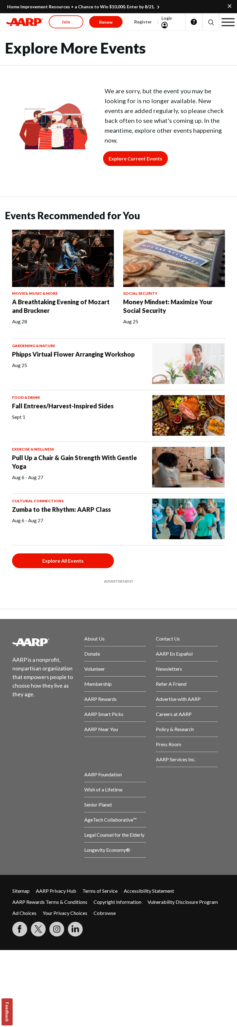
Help (194, 22)
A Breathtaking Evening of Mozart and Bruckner (61, 306)
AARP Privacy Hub (56, 891)
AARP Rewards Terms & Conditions (49, 902)
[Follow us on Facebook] (19, 929)
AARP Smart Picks (103, 714)
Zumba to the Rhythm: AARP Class (61, 509)
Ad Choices (24, 913)
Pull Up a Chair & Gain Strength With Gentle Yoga (74, 462)
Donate (92, 654)
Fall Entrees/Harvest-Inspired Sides (63, 406)
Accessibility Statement (149, 891)
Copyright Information (117, 902)
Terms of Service (100, 891)
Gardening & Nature (33, 345)
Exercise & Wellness (33, 449)
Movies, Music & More (35, 293)
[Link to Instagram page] (56, 929)
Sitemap (21, 891)
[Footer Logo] (43, 642)
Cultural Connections (38, 501)
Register (143, 21)
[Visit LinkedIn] (75, 929)
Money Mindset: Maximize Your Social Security (168, 306)
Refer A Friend (171, 684)
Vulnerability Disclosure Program (183, 902)
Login (167, 18)
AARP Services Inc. (176, 759)
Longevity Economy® (107, 850)
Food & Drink (26, 397)
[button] (210, 22)
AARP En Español (174, 654)
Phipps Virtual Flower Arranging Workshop (73, 354)
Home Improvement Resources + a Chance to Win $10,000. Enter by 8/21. (81, 6)
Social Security (140, 293)
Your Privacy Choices (65, 913)
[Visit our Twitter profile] (38, 929)
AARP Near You (101, 729)
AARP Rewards (100, 699)
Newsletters (169, 669)
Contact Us (168, 638)
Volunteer (94, 669)
